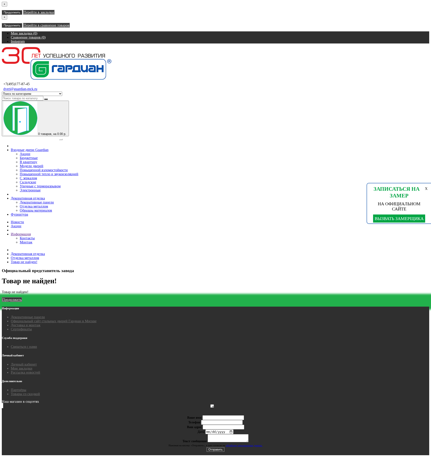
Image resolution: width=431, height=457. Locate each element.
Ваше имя (194, 417)
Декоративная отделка (28, 198)
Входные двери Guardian (29, 150)
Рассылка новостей (25, 372)
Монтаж (26, 242)
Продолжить (12, 12)
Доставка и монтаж (25, 325)
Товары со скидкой (25, 394)
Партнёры (18, 390)
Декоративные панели (28, 317)
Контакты (27, 238)
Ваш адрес (194, 427)
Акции (16, 226)
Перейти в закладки (39, 12)
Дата (201, 431)
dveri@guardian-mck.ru (20, 89)
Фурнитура (19, 214)
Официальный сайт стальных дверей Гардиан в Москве (54, 321)
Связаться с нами (24, 347)
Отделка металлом (25, 258)
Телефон (194, 422)
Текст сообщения (195, 441)
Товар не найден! (24, 262)
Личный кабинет (24, 364)
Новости (17, 222)
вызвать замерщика (399, 218)
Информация (21, 234)
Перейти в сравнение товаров (46, 25)
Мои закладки (21, 368)
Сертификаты (21, 329)
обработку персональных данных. (244, 445)
